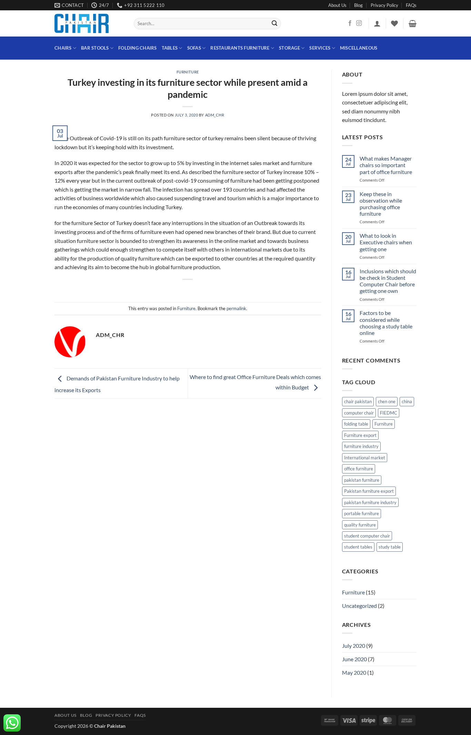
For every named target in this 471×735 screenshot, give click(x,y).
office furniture (358, 468)
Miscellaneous (358, 48)
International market (364, 457)
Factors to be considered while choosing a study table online (386, 322)
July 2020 (353, 645)
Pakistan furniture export (369, 491)
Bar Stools (95, 48)
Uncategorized (359, 605)
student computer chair (367, 536)
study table (390, 547)
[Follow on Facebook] (350, 23)
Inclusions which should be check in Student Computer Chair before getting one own (388, 281)
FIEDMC (388, 413)
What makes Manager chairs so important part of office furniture (386, 165)
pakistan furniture (361, 480)
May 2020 (354, 672)
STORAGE (289, 48)
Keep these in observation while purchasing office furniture (381, 204)
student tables (358, 547)
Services (319, 48)
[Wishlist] (394, 23)
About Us (337, 5)
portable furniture (361, 513)
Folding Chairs (137, 48)
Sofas (194, 48)
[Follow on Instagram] (359, 23)
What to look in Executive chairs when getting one (386, 242)
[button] (377, 23)
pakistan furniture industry (370, 502)
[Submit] (275, 24)
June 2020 (354, 659)
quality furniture (360, 525)
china (407, 401)
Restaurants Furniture (239, 48)
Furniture (188, 72)
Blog (358, 5)
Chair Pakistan (110, 726)
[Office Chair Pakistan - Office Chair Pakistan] (88, 23)
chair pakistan (358, 401)
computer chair (359, 413)
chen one (386, 401)
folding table (356, 424)
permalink (236, 308)
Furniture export (360, 435)
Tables (170, 48)
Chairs (63, 48)
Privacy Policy (384, 5)
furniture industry (361, 446)
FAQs (411, 5)
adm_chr (214, 115)
